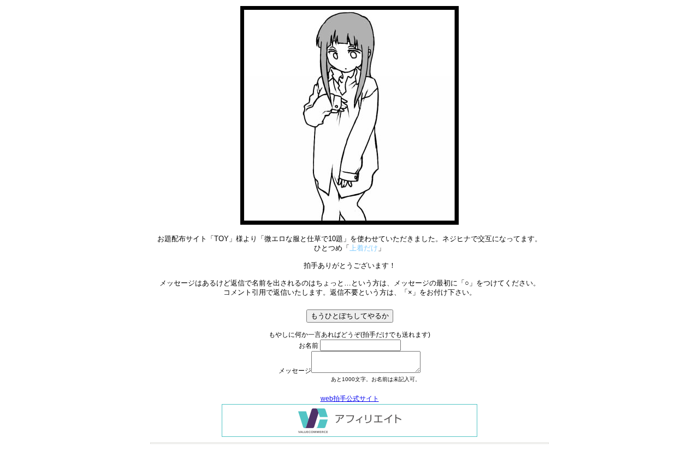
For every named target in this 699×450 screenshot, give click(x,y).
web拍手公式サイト (350, 398)
